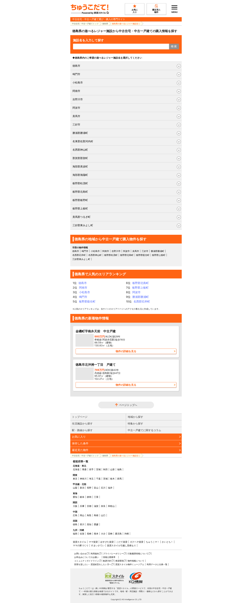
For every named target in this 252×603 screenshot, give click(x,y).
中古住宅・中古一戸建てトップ (85, 23)
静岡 (89, 497)
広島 (75, 515)
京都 (89, 506)
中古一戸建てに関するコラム (144, 430)
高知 (89, 524)
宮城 (98, 469)
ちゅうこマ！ (152, 541)
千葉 (98, 478)
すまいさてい (97, 545)
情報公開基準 (109, 557)
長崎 (89, 533)
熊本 (96, 533)
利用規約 (95, 553)
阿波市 (76, 107)
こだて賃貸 (121, 541)
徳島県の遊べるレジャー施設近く (126, 23)
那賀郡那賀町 (80, 158)
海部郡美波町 (80, 166)
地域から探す (135, 416)
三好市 (76, 124)
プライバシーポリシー (113, 553)
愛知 (75, 497)
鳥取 (89, 515)
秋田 (105, 469)
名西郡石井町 (79, 255)
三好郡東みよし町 (83, 225)
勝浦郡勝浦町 (80, 133)
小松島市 (78, 82)
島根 (96, 515)
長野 (89, 487)
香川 (82, 524)
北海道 (76, 469)
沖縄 (126, 533)
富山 (96, 487)
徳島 (75, 524)
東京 (75, 478)
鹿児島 (118, 533)
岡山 (82, 515)
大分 (103, 533)
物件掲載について (136, 560)
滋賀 (96, 506)
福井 (110, 487)
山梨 (75, 487)
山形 (112, 469)
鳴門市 (76, 74)
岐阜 (82, 497)
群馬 (119, 478)
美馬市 (76, 116)
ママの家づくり (80, 545)
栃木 (112, 478)
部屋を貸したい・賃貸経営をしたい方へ (92, 564)
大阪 (75, 506)
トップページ (79, 416)
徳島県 (105, 23)
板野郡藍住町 (142, 255)
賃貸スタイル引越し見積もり (121, 545)
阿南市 (76, 91)
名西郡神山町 (80, 149)
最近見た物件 (80, 450)
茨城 (105, 478)
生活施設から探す (82, 423)
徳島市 (76, 65)
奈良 (103, 506)
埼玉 (91, 478)
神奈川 (83, 478)
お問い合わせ (80, 553)
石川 (103, 487)
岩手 (91, 469)
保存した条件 (80, 443)
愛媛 (96, 524)
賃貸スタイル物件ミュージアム (129, 564)
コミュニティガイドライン (86, 560)
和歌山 (111, 506)
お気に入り (79, 436)
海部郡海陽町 (80, 174)
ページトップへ (128, 405)
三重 (96, 497)
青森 (84, 469)
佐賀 (82, 533)
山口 (103, 515)
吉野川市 (78, 99)
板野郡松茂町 (80, 183)
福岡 (75, 533)
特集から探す (135, 423)
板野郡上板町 (80, 208)
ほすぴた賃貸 (107, 541)
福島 (119, 469)
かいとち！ (167, 541)
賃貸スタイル (79, 541)
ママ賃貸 (93, 541)
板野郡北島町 (80, 191)
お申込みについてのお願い (86, 557)
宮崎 (110, 533)
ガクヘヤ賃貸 (136, 541)
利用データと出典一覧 (157, 564)
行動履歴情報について (138, 553)
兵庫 (82, 506)
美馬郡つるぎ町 (82, 216)
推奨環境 (119, 560)
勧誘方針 (107, 560)
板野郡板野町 (80, 200)
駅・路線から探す (82, 430)
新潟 (82, 487)
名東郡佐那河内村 (83, 141)
